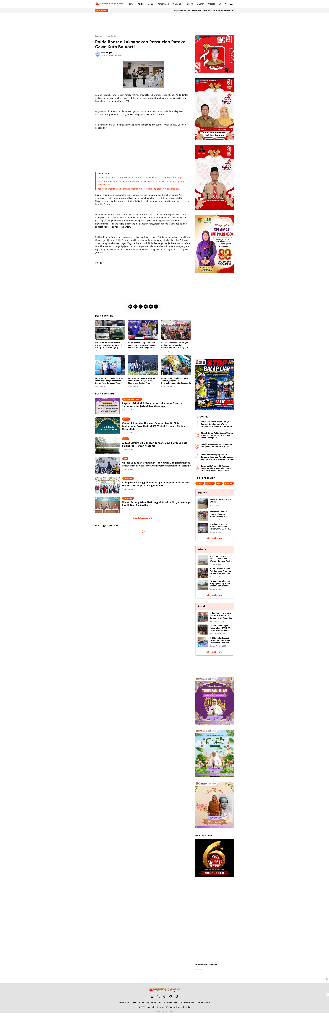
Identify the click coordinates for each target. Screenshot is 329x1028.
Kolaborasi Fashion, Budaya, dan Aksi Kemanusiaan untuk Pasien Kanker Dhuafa (219, 514)
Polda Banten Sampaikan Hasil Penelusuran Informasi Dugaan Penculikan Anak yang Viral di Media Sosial (142, 345)
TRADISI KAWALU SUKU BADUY (220, 500)
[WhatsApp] (156, 306)
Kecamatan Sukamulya (132, 399)
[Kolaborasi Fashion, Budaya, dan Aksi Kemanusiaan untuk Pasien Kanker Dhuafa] (203, 516)
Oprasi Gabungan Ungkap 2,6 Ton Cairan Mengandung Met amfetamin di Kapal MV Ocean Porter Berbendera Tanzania (156, 464)
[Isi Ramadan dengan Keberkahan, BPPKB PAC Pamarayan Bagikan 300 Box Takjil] (203, 630)
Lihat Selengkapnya (141, 518)
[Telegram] (146, 306)
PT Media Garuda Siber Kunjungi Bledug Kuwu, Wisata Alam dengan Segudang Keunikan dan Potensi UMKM (220, 583)
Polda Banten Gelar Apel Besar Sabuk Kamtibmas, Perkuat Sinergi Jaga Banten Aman (141, 380)
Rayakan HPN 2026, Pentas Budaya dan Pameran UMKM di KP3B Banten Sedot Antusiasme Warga (220, 526)
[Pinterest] (151, 306)
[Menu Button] (231, 3)
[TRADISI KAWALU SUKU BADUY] (203, 503)
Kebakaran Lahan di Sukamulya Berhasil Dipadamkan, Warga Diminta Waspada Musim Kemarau (216, 424)
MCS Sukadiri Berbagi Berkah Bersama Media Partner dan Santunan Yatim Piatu (220, 640)
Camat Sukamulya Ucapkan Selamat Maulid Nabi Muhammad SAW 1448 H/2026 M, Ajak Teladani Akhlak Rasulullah (153, 426)
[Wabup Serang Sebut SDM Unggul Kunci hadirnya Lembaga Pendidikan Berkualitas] (107, 505)
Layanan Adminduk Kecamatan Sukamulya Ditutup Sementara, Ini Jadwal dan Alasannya (180, 10)
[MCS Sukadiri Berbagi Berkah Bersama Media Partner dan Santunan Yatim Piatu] (203, 642)
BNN (125, 458)
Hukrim (189, 3)
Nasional (177, 3)
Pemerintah (163, 3)
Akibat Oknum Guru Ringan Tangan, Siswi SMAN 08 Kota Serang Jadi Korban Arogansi (154, 444)
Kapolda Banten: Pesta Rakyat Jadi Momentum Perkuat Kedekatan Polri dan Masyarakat (140, 188)
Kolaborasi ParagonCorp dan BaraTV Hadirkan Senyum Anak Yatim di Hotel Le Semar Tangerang (220, 615)
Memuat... (199, 969)
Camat (126, 419)
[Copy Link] (130, 306)
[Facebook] (135, 306)
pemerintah (128, 478)
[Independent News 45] (109, 4)
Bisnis (150, 3)
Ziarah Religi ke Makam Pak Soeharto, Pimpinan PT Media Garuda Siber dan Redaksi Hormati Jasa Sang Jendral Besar (220, 571)
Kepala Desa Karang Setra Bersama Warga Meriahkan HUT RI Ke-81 (216, 445)
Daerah (200, 3)
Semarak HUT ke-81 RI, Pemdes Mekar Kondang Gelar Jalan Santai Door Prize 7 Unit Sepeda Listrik (216, 468)
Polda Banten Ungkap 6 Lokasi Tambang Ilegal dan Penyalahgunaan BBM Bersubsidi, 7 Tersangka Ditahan (176, 380)
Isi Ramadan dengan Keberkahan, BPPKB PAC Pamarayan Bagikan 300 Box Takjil (220, 628)
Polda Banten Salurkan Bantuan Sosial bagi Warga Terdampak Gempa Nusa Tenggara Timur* (109, 380)
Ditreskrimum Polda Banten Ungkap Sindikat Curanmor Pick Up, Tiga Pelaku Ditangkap (140, 177)
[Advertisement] (164, 23)
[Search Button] (225, 3)
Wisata (211, 3)
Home (130, 3)
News (126, 439)
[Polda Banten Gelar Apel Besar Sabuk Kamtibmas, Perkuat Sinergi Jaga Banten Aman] (143, 365)
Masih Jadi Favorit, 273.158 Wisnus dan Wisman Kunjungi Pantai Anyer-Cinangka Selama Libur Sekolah (221, 558)
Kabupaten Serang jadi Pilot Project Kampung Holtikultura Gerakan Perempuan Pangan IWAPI (156, 484)
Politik (141, 3)
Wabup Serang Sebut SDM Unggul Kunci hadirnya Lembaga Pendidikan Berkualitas (156, 504)
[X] (141, 306)
